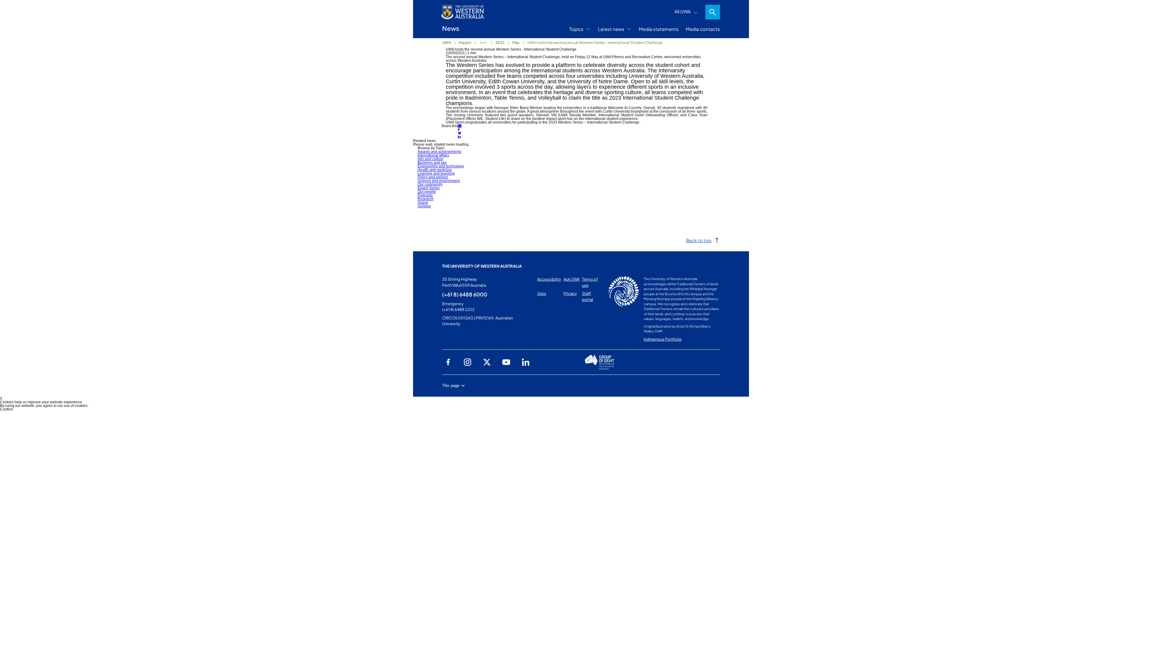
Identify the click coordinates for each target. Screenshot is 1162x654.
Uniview (424, 206)
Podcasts (425, 195)
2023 (499, 42)
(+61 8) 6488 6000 (464, 294)
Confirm (6, 409)
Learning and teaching (436, 173)
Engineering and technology (441, 166)
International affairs (433, 155)
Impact (465, 42)
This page (450, 385)
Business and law (432, 162)
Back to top (698, 240)
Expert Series (429, 188)
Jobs (541, 293)
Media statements (658, 29)
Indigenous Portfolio (663, 339)
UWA (446, 42)
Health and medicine (435, 170)
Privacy (570, 293)
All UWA (683, 11)
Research (426, 199)
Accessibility (549, 279)
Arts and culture (430, 159)
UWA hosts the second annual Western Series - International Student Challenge (595, 42)
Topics (576, 29)
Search (712, 12)
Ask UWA (571, 279)
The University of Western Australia (482, 266)
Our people (427, 192)
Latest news (611, 29)
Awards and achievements (439, 152)
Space (423, 202)
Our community (430, 184)
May (516, 42)
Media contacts (703, 29)
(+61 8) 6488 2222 (458, 309)
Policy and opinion (433, 177)
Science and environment (439, 181)
